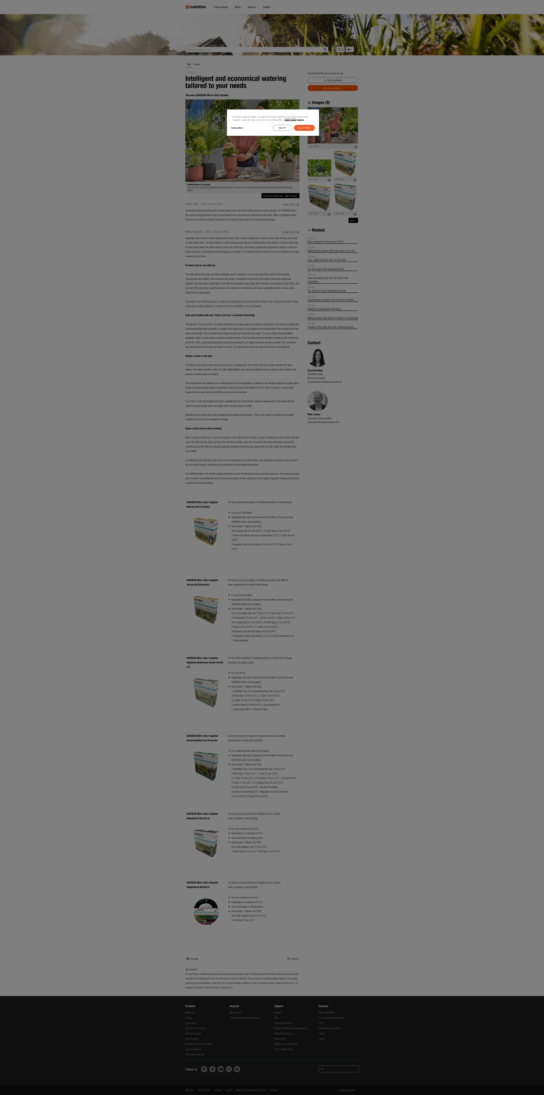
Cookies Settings (237, 127)
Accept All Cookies (304, 128)
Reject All (282, 128)
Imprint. (300, 119)
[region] (273, 122)
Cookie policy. (290, 119)
